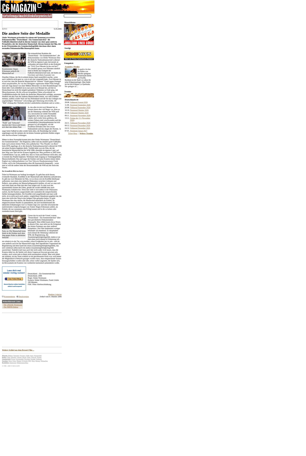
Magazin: (5, 355)
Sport (31, 355)
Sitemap (37, 361)
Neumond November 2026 (80, 115)
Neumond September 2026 (80, 105)
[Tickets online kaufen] (14, 290)
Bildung (10, 355)
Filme (8, 357)
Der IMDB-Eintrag (11, 307)
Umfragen (39, 359)
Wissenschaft (37, 355)
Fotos (14, 361)
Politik (27, 355)
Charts (28, 357)
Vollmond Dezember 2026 (80, 128)
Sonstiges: (5, 361)
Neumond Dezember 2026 (80, 126)
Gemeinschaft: (6, 359)
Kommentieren (9, 297)
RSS (29, 361)
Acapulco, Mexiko (72, 67)
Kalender (13, 357)
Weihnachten (44, 361)
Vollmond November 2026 (80, 123)
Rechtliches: (5, 363)
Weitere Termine (86, 133)
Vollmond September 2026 (80, 108)
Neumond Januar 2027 (78, 131)
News (10, 361)
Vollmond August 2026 (79, 102)
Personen (22, 355)
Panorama (16, 355)
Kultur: (4, 357)
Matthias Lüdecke (55, 294)
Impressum (13, 363)
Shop (33, 361)
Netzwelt (33, 357)
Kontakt (33, 359)
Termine (39, 357)
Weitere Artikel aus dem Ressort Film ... (18, 350)
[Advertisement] (79, 152)
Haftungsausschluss (22, 363)
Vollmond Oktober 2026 (79, 113)
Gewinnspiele (20, 359)
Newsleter (27, 359)
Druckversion (24, 297)
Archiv (26, 361)
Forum (13, 359)
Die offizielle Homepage (13, 305)
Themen (19, 361)
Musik (24, 357)
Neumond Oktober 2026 (79, 110)
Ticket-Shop (72, 133)
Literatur (19, 357)
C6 (23, 361)
